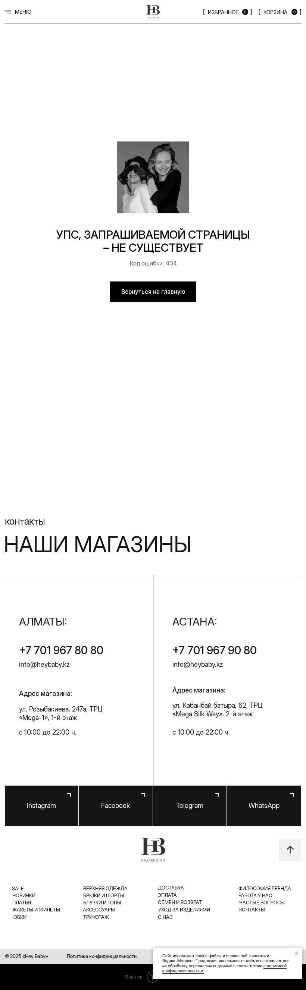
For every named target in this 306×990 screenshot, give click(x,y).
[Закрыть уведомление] (296, 953)
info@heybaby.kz (44, 664)
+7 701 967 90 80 (214, 650)
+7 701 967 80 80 (61, 650)
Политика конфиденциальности (102, 956)
